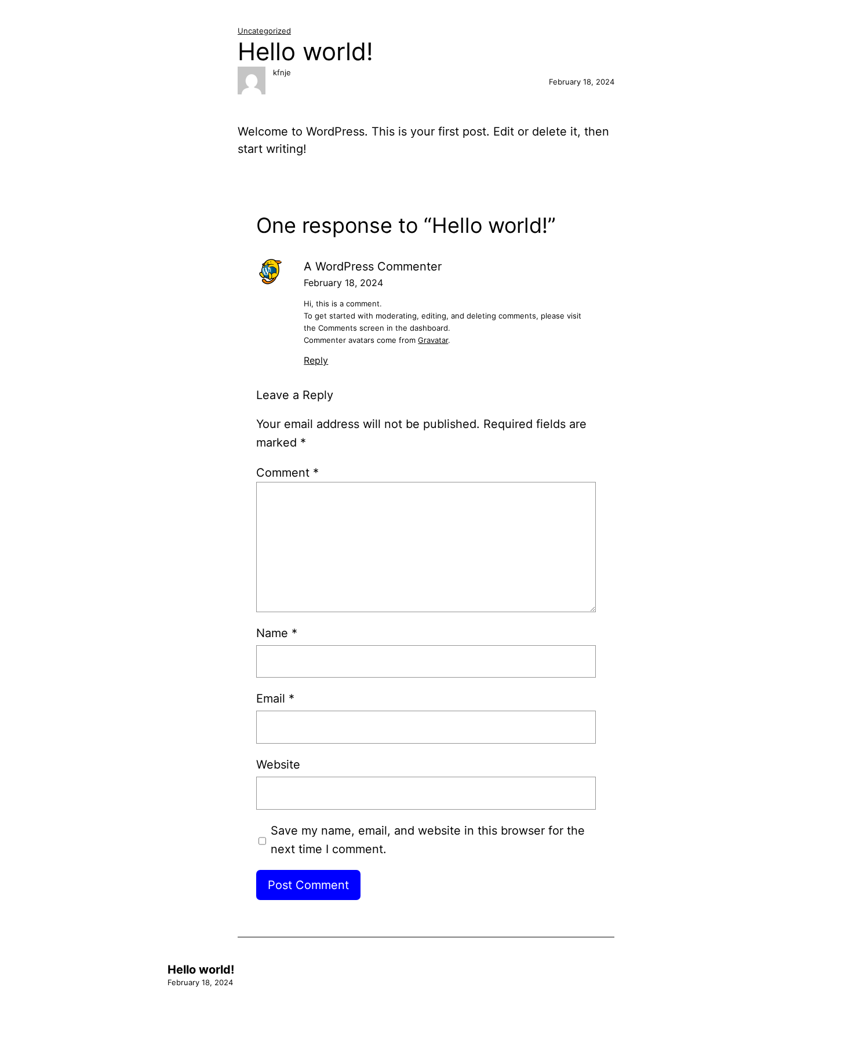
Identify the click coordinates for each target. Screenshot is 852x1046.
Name (276, 633)
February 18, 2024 (343, 282)
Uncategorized (264, 30)
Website (278, 764)
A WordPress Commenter (373, 266)
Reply (316, 360)
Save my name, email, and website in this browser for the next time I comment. (428, 840)
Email (275, 698)
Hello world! (201, 969)
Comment (287, 473)
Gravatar (433, 340)
